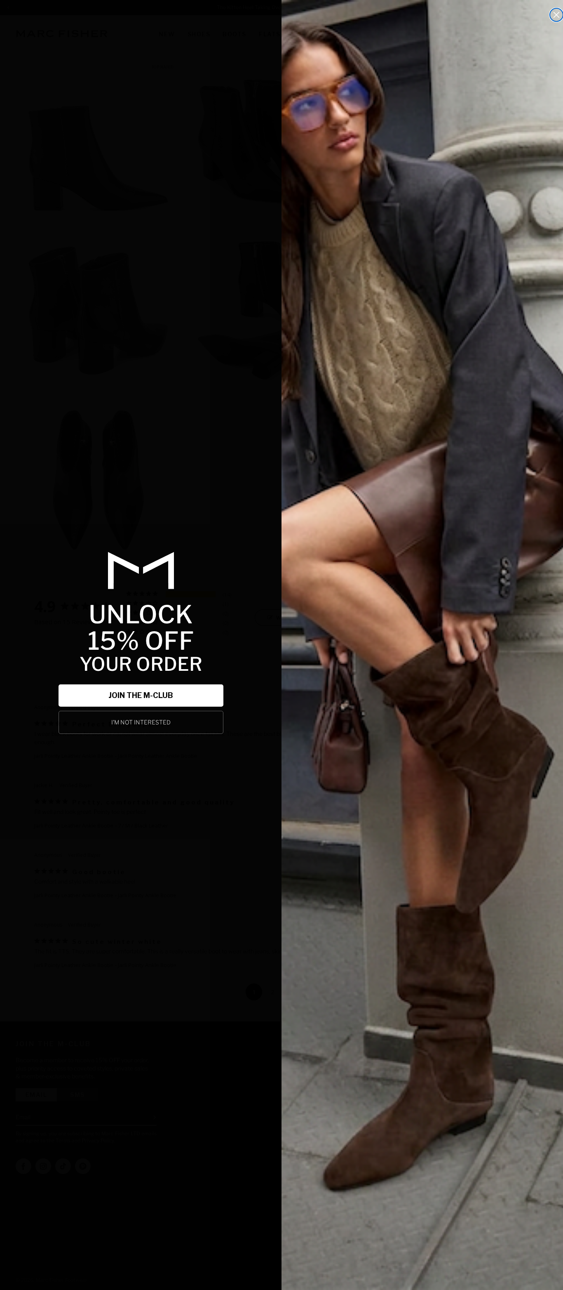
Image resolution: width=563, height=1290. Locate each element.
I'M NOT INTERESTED (141, 722)
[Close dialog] (556, 14)
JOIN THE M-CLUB (140, 695)
